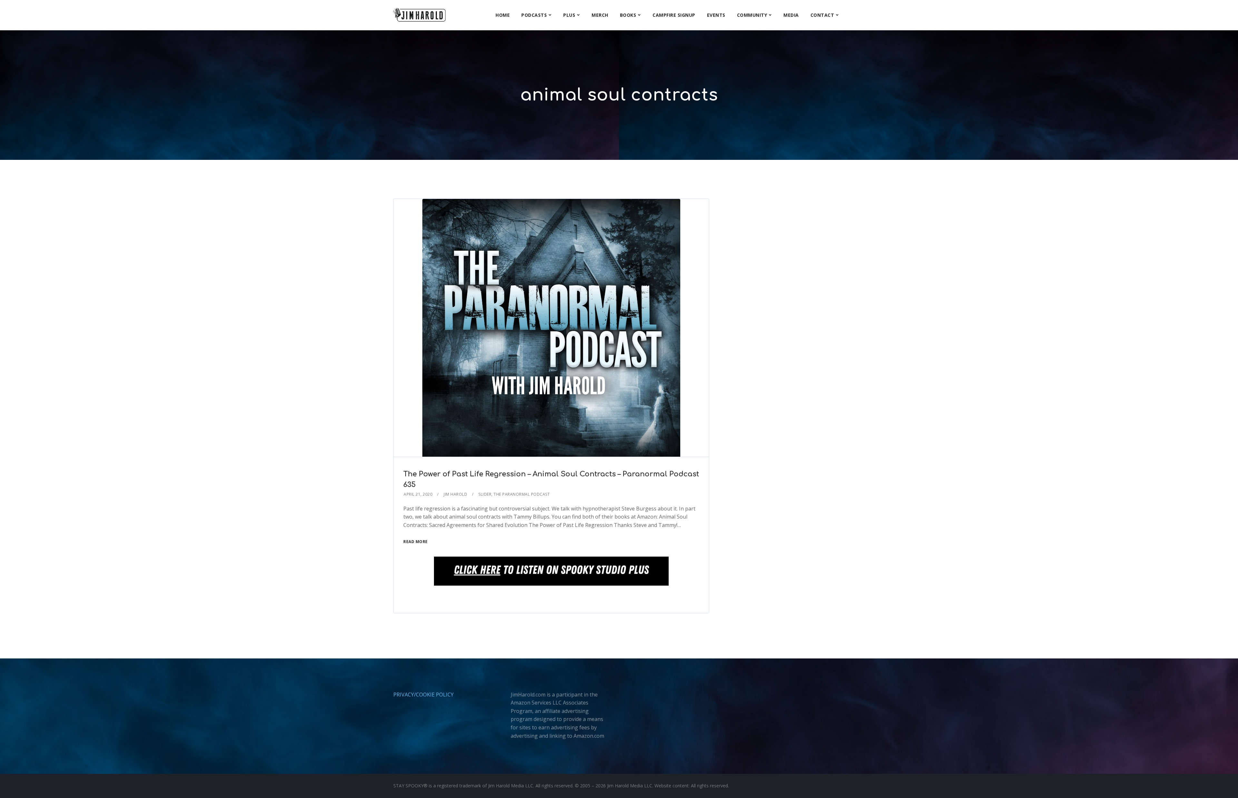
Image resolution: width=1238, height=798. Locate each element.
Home (503, 15)
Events (716, 15)
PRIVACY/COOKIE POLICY (423, 694)
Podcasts (534, 15)
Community (752, 15)
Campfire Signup (674, 15)
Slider (484, 494)
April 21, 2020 (418, 494)
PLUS (569, 15)
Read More (415, 541)
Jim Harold (455, 494)
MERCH (600, 15)
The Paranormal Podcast (522, 494)
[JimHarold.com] (419, 15)
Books (628, 15)
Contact (822, 15)
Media (791, 15)
